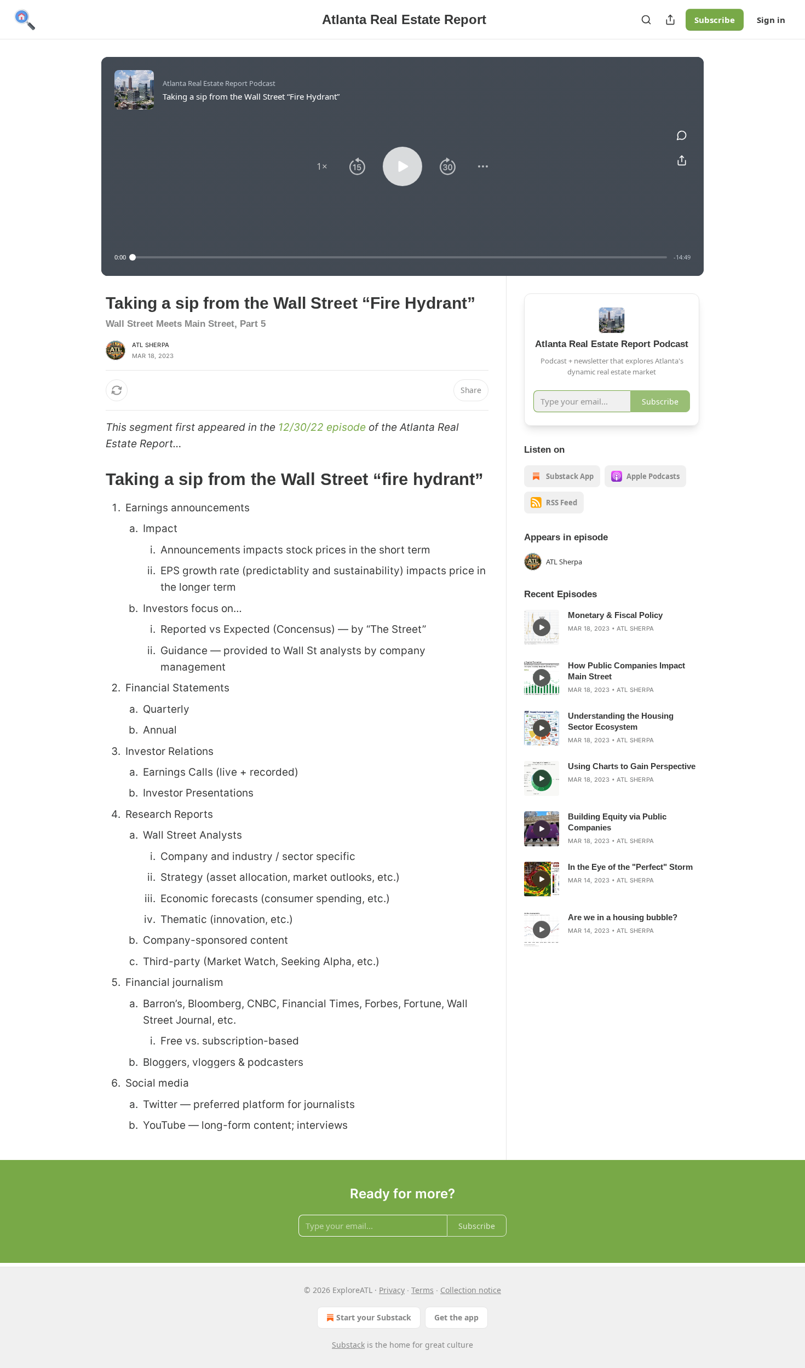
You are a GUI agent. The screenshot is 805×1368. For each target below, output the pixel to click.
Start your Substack (373, 1317)
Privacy (392, 1290)
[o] (541, 627)
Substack (348, 1345)
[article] (612, 627)
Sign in (771, 19)
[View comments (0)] (682, 135)
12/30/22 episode (322, 427)
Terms (422, 1290)
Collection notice (470, 1290)
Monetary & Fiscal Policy (615, 615)
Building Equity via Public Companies (617, 822)
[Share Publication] (670, 20)
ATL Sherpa (150, 345)
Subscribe (714, 19)
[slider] (400, 257)
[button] (322, 166)
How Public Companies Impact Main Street (626, 671)
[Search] (646, 20)
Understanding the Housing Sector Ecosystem (621, 721)
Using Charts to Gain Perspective (631, 766)
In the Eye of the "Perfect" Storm (630, 866)
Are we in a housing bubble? (622, 917)
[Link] (90, 479)
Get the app (456, 1317)
